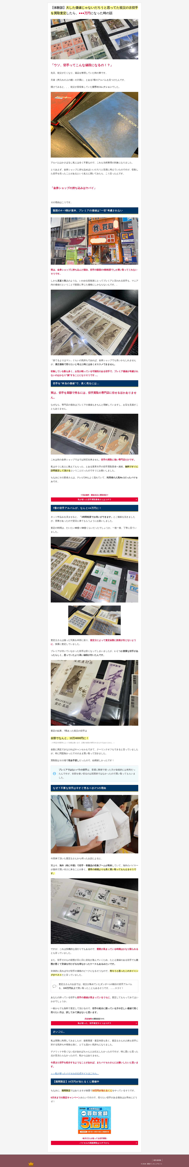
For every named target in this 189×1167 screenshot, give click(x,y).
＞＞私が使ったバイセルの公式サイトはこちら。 (75, 1073)
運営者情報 (157, 1160)
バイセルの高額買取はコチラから (94, 1143)
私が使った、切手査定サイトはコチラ (94, 1023)
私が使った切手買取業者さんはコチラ (94, 499)
